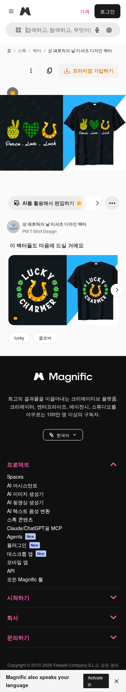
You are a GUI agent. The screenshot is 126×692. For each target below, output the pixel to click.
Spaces (15, 476)
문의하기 (18, 637)
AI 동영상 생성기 (25, 502)
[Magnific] (63, 378)
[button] (63, 434)
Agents (20, 536)
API (11, 570)
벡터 (37, 50)
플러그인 (22, 544)
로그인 (107, 11)
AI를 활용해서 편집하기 (44, 204)
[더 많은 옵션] (31, 70)
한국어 (63, 435)
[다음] (97, 203)
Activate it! (95, 680)
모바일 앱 (17, 562)
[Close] (116, 681)
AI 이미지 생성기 (25, 493)
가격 (85, 11)
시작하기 (18, 598)
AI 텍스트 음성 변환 (28, 510)
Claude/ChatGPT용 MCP (34, 528)
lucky (19, 338)
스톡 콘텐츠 (20, 519)
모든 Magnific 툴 (25, 579)
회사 (12, 618)
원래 (40, 93)
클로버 (45, 338)
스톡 (22, 50)
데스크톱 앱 (26, 553)
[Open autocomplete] (15, 30)
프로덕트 (18, 464)
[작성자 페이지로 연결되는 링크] (13, 227)
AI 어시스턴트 (22, 485)
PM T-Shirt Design (39, 231)
